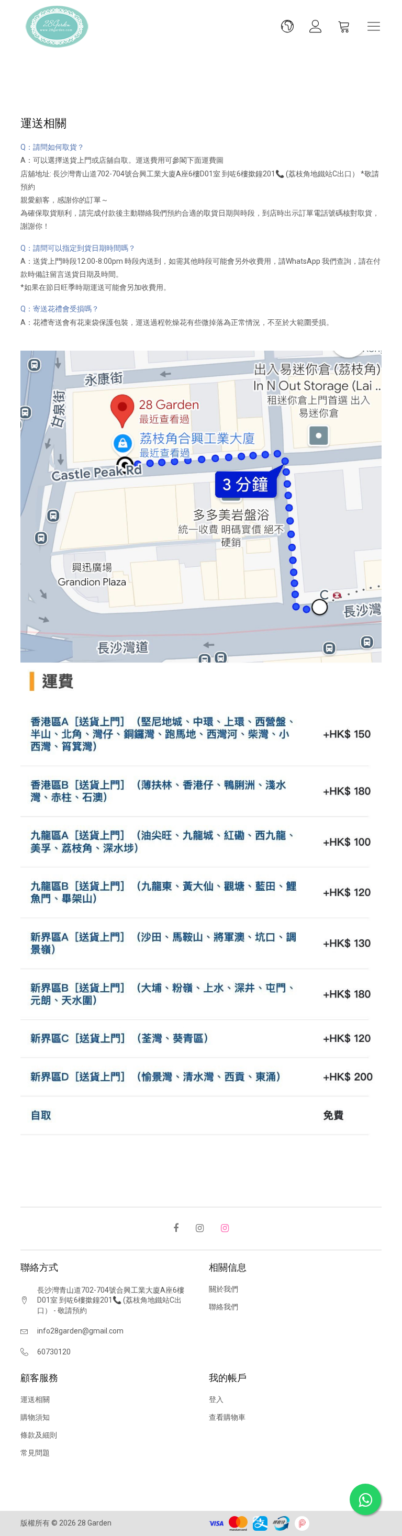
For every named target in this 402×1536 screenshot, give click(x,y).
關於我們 (223, 1289)
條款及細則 (38, 1435)
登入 (216, 1399)
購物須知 (35, 1417)
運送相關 (35, 1399)
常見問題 (35, 1452)
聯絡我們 (223, 1306)
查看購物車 (227, 1417)
